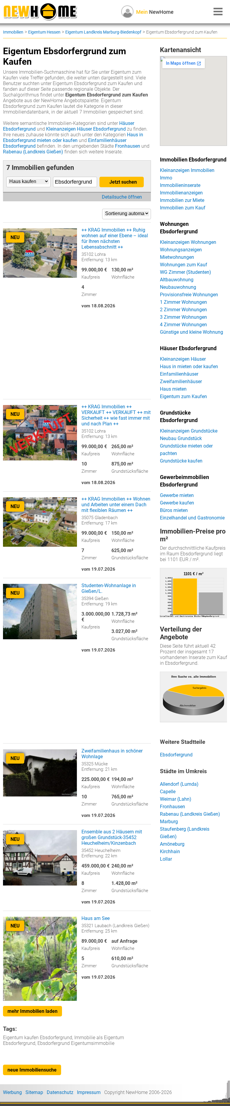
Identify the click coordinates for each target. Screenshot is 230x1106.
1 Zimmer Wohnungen (183, 302)
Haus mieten (173, 389)
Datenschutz (60, 1092)
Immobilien (13, 32)
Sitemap (34, 1092)
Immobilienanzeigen (181, 193)
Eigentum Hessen (44, 32)
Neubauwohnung (178, 287)
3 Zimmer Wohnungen (183, 317)
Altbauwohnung (176, 279)
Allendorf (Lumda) (179, 784)
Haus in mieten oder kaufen (189, 366)
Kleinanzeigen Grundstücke (188, 431)
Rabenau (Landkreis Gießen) (33, 152)
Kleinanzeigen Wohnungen (188, 242)
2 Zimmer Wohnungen (183, 309)
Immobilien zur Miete (182, 200)
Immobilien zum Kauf (182, 208)
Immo (166, 178)
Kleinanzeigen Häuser (183, 359)
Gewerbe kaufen (177, 503)
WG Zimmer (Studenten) (185, 272)
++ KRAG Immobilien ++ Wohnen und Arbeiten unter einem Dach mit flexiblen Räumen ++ (115, 504)
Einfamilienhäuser (179, 374)
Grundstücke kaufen (181, 461)
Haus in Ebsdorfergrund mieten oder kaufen (73, 137)
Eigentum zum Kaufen (183, 396)
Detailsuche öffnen (122, 197)
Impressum (89, 1092)
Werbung (12, 1092)
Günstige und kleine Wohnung (191, 332)
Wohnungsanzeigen (181, 250)
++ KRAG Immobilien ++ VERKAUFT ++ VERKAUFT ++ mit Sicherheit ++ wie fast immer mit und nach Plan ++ (116, 415)
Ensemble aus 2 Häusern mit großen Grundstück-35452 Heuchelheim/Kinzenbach (111, 837)
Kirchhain (170, 851)
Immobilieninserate (180, 185)
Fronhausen (127, 146)
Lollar (166, 859)
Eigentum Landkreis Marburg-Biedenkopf (103, 32)
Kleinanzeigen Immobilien (187, 170)
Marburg (169, 821)
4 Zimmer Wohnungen (183, 324)
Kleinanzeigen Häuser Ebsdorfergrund (86, 129)
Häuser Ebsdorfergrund (188, 348)
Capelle (167, 791)
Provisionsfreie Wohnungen (189, 294)
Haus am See (95, 918)
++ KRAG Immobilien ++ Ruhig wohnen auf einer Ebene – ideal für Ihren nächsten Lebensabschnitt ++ (114, 238)
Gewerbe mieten (177, 495)
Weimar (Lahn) (175, 799)
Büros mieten (174, 510)
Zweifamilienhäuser (181, 381)
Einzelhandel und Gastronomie (192, 518)
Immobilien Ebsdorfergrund (193, 160)
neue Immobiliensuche (32, 1070)
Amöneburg (172, 844)
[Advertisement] (77, 357)
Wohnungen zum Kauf (183, 265)
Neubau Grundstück (181, 438)
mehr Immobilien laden (32, 1011)
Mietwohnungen (177, 257)
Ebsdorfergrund (176, 755)
